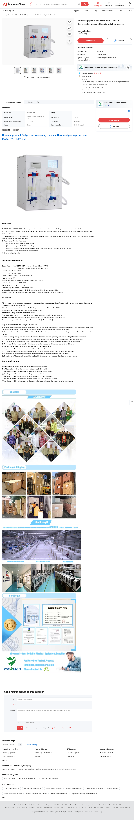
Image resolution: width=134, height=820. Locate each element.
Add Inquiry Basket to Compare (38, 77)
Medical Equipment (25, 15)
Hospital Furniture (105, 757)
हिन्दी (95, 807)
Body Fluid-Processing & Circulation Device (46, 15)
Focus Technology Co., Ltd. (53, 812)
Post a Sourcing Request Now (62, 728)
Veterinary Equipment (9, 753)
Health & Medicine (13, 15)
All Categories (9, 11)
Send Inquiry (90, 41)
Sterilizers (38, 757)
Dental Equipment (8, 757)
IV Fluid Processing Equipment (49, 778)
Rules (130, 11)
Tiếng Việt (115, 807)
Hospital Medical (112, 789)
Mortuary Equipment (106, 753)
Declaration (88, 812)
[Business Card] (129, 111)
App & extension (107, 11)
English (18, 807)
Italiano (56, 807)
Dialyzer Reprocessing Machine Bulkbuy (84, 794)
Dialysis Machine (9, 778)
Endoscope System (73, 753)
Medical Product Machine (95, 789)
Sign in (130, 5)
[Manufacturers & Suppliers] (13, 4)
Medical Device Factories (74, 789)
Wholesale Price (69, 805)
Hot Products (15, 805)
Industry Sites (80, 805)
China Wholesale (58, 805)
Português (32, 807)
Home (4, 15)
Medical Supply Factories (54, 789)
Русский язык (48, 807)
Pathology (70, 757)
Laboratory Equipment (106, 749)
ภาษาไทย (101, 807)
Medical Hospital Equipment (13, 794)
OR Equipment (71, 749)
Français (39, 807)
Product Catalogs (31, 745)
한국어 (84, 807)
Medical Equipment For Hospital (36, 794)
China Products (26, 805)
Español (24, 807)
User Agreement (78, 812)
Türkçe (108, 807)
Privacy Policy (98, 812)
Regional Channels (91, 805)
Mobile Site (112, 805)
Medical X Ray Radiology (10, 749)
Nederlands (71, 807)
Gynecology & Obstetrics (42, 753)
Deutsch (63, 807)
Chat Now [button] (120, 41)
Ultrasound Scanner (41, 749)
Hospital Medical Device (59, 794)
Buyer (86, 11)
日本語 (90, 807)
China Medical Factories (11, 789)
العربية (78, 807)
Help (95, 11)
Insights (120, 805)
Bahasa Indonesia (125, 807)
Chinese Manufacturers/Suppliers (42, 805)
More (4, 797)
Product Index (103, 805)
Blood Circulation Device (27, 778)
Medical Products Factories (32, 789)
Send (20, 728)
